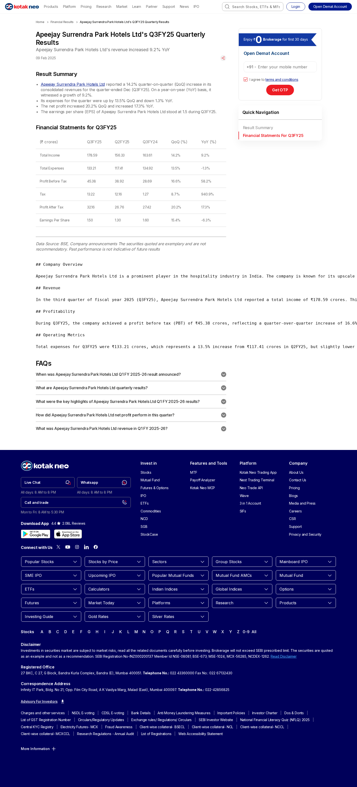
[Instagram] (77, 547)
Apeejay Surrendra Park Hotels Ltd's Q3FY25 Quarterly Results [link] (124, 22)
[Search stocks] (227, 6)
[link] (48, 482)
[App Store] (68, 534)
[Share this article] (223, 58)
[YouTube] (67, 547)
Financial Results (62, 22)
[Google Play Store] (35, 534)
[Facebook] (95, 547)
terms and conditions (281, 79)
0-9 (246, 631)
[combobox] (252, 6)
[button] (330, 6)
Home (40, 22)
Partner (152, 6)
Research (103, 6)
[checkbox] (246, 80)
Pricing (86, 6)
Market (121, 6)
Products (51, 6)
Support (168, 6)
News (184, 6)
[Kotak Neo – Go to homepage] (22, 7)
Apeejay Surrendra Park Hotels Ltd (73, 84)
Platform (69, 6)
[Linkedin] (86, 547)
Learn (136, 6)
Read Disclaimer (284, 656)
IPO (196, 6)
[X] (58, 547)
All (253, 631)
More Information (35, 749)
